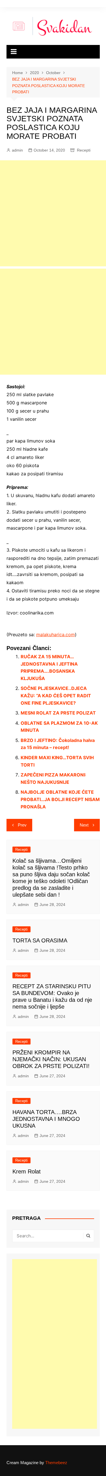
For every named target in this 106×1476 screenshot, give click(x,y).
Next (84, 825)
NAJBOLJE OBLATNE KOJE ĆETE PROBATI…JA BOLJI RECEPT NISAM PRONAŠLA (60, 799)
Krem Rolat (26, 1171)
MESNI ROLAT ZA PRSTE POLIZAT (58, 713)
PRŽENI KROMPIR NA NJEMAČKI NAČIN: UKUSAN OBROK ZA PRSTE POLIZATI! (51, 1059)
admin (17, 150)
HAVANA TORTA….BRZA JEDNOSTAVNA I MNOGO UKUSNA (46, 1119)
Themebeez (56, 1462)
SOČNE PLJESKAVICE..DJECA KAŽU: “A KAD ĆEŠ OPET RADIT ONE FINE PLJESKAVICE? (56, 695)
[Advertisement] (53, 213)
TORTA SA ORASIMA (39, 940)
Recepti (83, 150)
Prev (22, 825)
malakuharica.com (55, 634)
